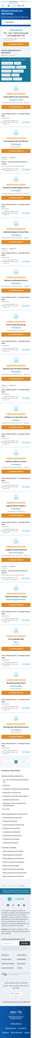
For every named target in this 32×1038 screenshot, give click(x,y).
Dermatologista (17, 71)
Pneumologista (6, 79)
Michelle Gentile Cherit (16, 683)
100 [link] (23, 762)
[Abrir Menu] (2, 5)
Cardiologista (21, 67)
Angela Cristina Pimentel (16, 550)
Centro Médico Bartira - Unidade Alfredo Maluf (15, 115)
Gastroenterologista (8, 67)
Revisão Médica (21, 959)
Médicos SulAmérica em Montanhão (13, 851)
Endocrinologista (7, 63)
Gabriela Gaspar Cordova (16, 597)
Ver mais (16, 79)
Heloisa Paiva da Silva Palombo (16, 369)
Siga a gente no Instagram (13, 905)
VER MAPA (27, 122)
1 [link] (8, 762)
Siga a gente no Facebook (19, 905)
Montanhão (22, 886)
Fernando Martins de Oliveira (16, 141)
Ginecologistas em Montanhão (11, 832)
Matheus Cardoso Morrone (16, 417)
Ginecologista (6, 71)
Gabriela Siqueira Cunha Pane (16, 232)
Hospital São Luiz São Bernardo (12, 792)
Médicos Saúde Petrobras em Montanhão (14, 873)
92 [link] (16, 762)
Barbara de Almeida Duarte (16, 280)
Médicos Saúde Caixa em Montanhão (13, 869)
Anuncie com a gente (7, 968)
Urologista (15, 75)
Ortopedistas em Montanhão (11, 839)
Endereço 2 (12, 157)
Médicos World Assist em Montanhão (13, 876)
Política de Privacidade (7, 963)
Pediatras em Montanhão (10, 821)
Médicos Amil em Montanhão (11, 865)
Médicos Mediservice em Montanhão (13, 858)
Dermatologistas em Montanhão (12, 835)
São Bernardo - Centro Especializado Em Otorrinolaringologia (14, 804)
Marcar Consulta (13, 886)
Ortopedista (5, 75)
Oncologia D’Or (22, 1028)
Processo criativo (6, 959)
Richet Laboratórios (16, 1032)
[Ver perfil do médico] (16, 88)
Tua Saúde (4, 1)
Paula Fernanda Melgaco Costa (16, 188)
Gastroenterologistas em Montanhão (13, 825)
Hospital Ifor (6, 785)
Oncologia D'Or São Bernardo (11, 799)
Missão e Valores (21, 955)
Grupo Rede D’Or (25, 1002)
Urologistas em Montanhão (10, 842)
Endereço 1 (4, 157)
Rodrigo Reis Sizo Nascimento (16, 727)
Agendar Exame (23, 1)
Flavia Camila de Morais (16, 325)
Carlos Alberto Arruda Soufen (16, 97)
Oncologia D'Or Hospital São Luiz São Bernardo (16, 789)
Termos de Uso (21, 963)
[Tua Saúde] (16, 899)
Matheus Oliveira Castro (16, 461)
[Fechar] (29, 59)
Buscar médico (13, 1)
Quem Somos (5, 955)
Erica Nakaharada (16, 639)
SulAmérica (5, 1032)
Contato (19, 968)
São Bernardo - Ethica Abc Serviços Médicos (15, 796)
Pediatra (17, 63)
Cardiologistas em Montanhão (11, 828)
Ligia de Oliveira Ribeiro (16, 506)
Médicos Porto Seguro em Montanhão (13, 862)
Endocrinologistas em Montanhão (12, 817)
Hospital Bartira (5, 118)
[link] (4, 761)
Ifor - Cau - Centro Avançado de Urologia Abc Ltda (16, 34)
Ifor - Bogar (6, 809)
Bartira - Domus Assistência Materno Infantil (14, 163)
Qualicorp (27, 1032)
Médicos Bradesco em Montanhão (12, 855)
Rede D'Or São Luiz (11, 1028)
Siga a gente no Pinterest (24, 905)
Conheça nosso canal (8, 905)
